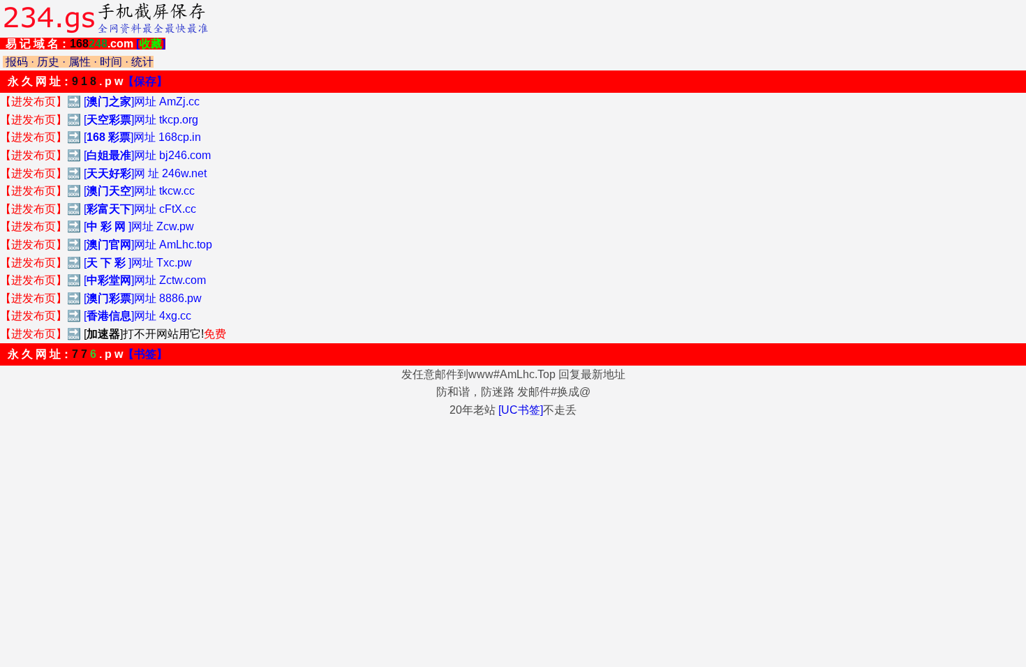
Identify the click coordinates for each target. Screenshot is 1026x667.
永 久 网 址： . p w (88, 81)
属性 (79, 62)
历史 (48, 62)
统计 (142, 62)
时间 (111, 62)
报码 (17, 62)
